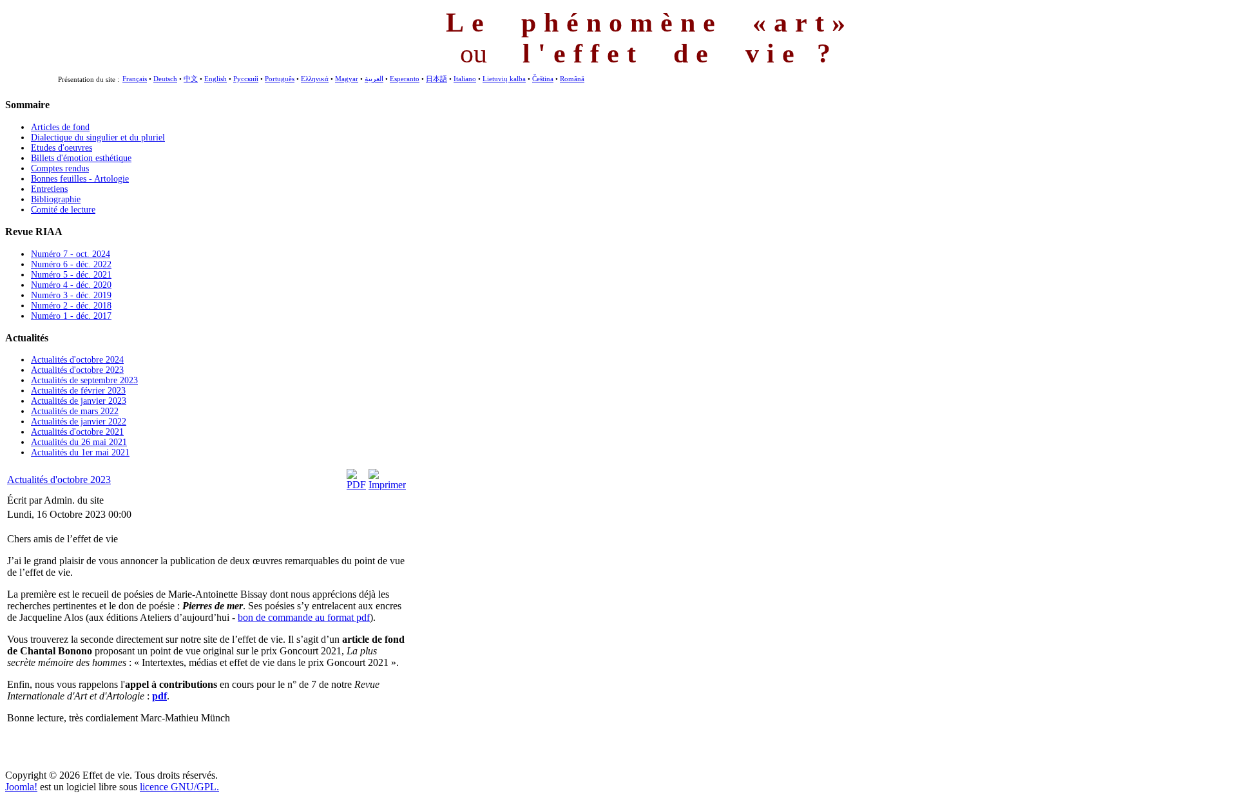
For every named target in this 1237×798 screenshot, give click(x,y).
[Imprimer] (387, 484)
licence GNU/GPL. (179, 786)
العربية (374, 78)
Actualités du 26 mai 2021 (79, 442)
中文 (191, 78)
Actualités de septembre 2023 (84, 380)
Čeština (542, 78)
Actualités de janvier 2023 (78, 401)
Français (134, 78)
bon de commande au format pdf (304, 617)
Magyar (346, 78)
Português (279, 78)
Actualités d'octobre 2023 (77, 370)
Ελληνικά (315, 78)
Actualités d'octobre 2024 (77, 360)
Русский (245, 78)
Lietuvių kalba (504, 78)
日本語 (436, 78)
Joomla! (21, 786)
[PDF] (356, 484)
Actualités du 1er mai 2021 (80, 452)
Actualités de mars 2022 (75, 411)
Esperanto (404, 78)
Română (572, 78)
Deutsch (165, 78)
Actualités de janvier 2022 (78, 421)
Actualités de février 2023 (78, 390)
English (215, 78)
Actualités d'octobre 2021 (77, 432)
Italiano (465, 78)
